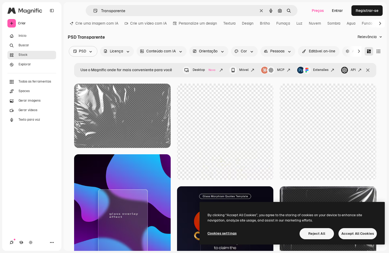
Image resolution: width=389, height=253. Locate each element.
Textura (229, 23)
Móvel (243, 70)
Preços (318, 10)
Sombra (333, 23)
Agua (351, 23)
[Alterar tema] (30, 242)
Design (248, 23)
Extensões (320, 70)
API (353, 70)
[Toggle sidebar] (52, 10)
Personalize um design (198, 23)
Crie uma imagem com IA (96, 23)
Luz (299, 23)
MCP (280, 70)
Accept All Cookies (357, 233)
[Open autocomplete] (93, 11)
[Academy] (21, 242)
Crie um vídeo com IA (148, 23)
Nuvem (315, 23)
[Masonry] (369, 51)
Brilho (265, 23)
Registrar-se (367, 10)
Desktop (204, 70)
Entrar (337, 10)
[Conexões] (11, 242)
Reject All (316, 233)
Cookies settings (222, 233)
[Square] (378, 51)
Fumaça (283, 23)
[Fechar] (368, 70)
